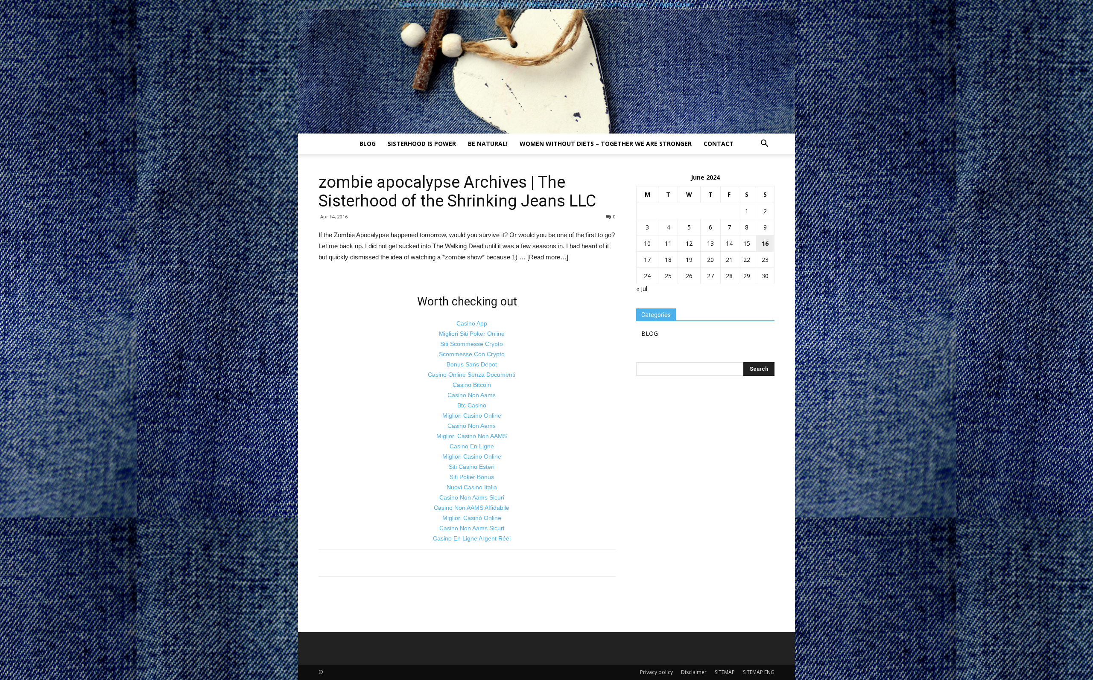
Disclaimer (694, 672)
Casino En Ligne (472, 446)
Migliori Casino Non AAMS (471, 436)
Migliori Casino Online (471, 415)
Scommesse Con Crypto (472, 354)
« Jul (641, 289)
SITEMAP (725, 672)
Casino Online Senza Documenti (471, 374)
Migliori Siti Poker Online (472, 333)
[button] (764, 144)
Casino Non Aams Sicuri (471, 497)
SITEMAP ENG (758, 672)
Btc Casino (471, 405)
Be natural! (488, 143)
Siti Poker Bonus (472, 477)
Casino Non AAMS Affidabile (471, 507)
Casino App (471, 323)
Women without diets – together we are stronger (606, 143)
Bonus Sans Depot (472, 364)
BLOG (367, 143)
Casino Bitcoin (472, 384)
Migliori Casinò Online (471, 517)
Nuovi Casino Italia (472, 487)
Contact (719, 143)
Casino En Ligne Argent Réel (472, 538)
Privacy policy (656, 672)
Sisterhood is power (422, 143)
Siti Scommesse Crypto (471, 343)
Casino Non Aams (471, 395)
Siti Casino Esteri (471, 466)
